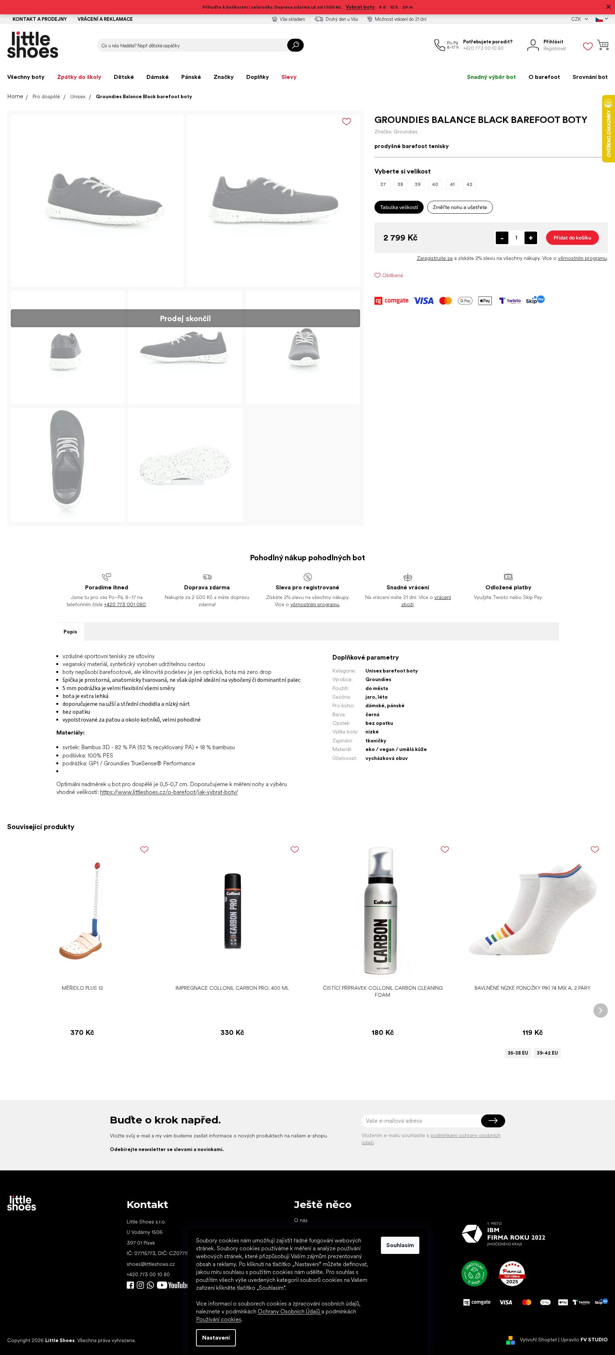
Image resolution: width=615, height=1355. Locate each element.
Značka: (396, 131)
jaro (370, 697)
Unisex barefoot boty (391, 671)
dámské (375, 705)
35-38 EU (518, 1053)
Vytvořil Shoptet (538, 1340)
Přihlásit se (493, 1120)
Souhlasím (400, 1245)
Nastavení (216, 1337)
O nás (301, 1220)
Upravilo (584, 1340)
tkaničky (375, 740)
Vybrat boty (360, 7)
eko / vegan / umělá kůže (396, 749)
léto (383, 697)
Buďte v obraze (130, 1285)
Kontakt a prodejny (40, 19)
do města (376, 688)
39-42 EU (547, 1053)
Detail (529, 970)
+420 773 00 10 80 (148, 1274)
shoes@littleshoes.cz (151, 1264)
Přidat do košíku (572, 237)
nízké (372, 731)
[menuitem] (26, 77)
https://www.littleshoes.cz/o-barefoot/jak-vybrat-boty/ (169, 792)
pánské (396, 705)
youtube (173, 1285)
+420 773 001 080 (125, 604)
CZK (576, 19)
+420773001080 (152, 1285)
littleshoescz (140, 1285)
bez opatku (379, 723)
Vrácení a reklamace (105, 19)
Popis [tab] (70, 631)
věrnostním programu (582, 258)
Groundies (378, 679)
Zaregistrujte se (435, 258)
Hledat (295, 45)
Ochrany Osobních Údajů (289, 1311)
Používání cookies (218, 1319)
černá (372, 714)
